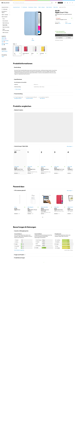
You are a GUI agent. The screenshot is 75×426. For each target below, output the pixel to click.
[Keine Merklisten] (70, 3)
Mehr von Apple (68, 23)
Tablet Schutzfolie (5, 27)
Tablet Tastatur (5, 32)
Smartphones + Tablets (4, 12)
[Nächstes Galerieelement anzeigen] (53, 23)
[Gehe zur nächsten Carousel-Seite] (71, 126)
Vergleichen (60, 37)
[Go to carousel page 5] (44, 142)
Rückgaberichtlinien (17, 98)
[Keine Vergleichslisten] (67, 3)
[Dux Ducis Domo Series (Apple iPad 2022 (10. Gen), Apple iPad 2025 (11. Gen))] (33, 123)
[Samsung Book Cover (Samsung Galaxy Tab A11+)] (59, 162)
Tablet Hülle (4, 25)
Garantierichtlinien (29, 98)
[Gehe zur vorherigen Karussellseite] (15, 126)
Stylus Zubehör (5, 20)
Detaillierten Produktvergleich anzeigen (57, 110)
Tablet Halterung (5, 23)
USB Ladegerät (30, 207)
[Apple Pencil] (19, 204)
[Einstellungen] (55, 3)
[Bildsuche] (52, 3)
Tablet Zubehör (4, 16)
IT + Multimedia (4, 9)
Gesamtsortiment (5, 7)
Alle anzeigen (69, 110)
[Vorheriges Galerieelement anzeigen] (13, 23)
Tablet (3, 56)
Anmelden (60, 2)
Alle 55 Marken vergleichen (19, 250)
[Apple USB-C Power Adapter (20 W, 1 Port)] (33, 204)
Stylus (3, 18)
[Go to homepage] (5, 3)
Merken (69, 37)
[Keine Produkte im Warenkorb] (72, 3)
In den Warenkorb (65, 35)
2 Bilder (32, 40)
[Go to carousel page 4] (43, 142)
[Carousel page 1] (42, 217)
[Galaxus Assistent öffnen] (65, 3)
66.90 (57, 11)
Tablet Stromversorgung (5, 30)
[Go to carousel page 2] (43, 217)
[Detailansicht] (23, 245)
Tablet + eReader (5, 14)
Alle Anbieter (42, 98)
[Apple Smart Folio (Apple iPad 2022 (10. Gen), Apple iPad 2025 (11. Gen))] (46, 123)
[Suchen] (14, 3)
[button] (71, 18)
